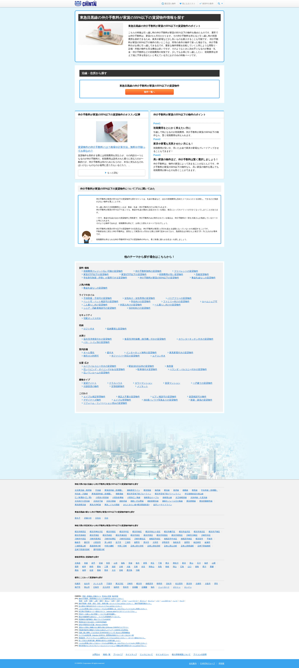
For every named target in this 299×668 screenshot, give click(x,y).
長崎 (99, 570)
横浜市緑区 (107, 535)
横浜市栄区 (135, 535)
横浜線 (167, 490)
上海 (95, 601)
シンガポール (166, 601)
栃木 (138, 563)
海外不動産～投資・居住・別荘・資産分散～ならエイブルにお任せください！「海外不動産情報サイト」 (115, 603)
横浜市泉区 (148, 535)
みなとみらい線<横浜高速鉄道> (136, 505)
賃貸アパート (90, 383)
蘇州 (101, 601)
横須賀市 (199, 539)
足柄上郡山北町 (170, 546)
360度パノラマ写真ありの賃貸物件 (161, 400)
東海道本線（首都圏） (113, 490)
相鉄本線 (123, 501)
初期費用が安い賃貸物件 (171, 274)
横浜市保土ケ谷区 (152, 532)
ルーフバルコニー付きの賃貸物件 (99, 366)
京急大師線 (111, 501)
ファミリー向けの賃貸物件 (176, 301)
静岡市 (159, 584)
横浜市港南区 (80, 535)
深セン (107, 601)
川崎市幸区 (206, 535)
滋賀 (114, 567)
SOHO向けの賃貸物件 (139, 308)
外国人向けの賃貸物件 (131, 304)
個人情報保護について (181, 654)
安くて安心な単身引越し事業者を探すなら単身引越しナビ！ (100, 640)
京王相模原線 (181, 497)
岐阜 (84, 567)
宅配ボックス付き (92, 318)
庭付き (110, 352)
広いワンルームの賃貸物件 (96, 372)
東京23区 (119, 584)
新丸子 (77, 518)
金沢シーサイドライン (162, 505)
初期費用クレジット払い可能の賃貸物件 (103, 271)
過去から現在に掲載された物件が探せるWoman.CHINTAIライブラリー (103, 627)
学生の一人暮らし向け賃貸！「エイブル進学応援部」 (97, 614)
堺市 (216, 584)
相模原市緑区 (154, 539)
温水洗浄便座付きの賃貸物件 (97, 339)
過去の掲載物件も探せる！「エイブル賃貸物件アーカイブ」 (100, 617)
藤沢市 (87, 542)
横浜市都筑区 (177, 535)
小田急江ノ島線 (133, 497)
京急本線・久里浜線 (198, 497)
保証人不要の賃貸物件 (129, 396)
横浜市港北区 (199, 532)
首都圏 (135, 587)
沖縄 (138, 570)
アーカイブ (118, 654)
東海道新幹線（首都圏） (102, 494)
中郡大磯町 (109, 546)
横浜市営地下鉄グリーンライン (168, 494)
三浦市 (128, 542)
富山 (191, 563)
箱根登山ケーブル (151, 497)
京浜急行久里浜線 (82, 501)
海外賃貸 (115, 596)
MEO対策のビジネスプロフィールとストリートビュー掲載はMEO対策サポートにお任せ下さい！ (113, 646)
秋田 (108, 563)
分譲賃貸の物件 (91, 386)
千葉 (160, 563)
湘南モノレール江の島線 (172, 501)
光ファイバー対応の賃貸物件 (125, 356)
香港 (80, 601)
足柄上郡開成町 (187, 546)
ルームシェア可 (209, 301)
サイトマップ (131, 654)
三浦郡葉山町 (80, 546)
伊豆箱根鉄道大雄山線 (194, 494)
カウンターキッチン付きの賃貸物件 (195, 339)
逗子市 (118, 542)
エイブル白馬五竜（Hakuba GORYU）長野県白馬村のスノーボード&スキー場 (106, 635)
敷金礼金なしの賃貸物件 (204, 277)
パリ (157, 601)
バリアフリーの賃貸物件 (180, 298)
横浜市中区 (124, 532)
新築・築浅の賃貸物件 (201, 400)
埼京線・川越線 (81, 494)
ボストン (176, 587)
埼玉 (152, 563)
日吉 (106, 518)
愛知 (99, 567)
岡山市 (87, 587)
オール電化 (88, 352)
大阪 (128, 567)
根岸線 (176, 490)
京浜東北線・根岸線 (83, 490)
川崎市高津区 (95, 539)
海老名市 (176, 542)
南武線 (157, 490)
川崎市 (130, 584)
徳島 (197, 567)
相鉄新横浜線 (153, 501)
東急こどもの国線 (111, 505)
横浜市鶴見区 (80, 532)
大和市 (155, 542)
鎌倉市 (77, 542)
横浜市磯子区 (169, 532)
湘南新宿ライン (133, 490)
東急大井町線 (95, 505)
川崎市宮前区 (125, 539)
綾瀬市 (207, 542)
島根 (167, 567)
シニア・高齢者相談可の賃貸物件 (99, 308)
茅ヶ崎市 (108, 542)
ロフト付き (88, 328)
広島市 (96, 587)
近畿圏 (144, 587)
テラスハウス (115, 383)
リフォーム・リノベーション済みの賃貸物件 (105, 403)
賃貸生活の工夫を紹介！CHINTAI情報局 (93, 622)
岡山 (175, 567)
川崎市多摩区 (110, 539)
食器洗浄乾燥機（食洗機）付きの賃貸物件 (145, 339)
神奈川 (175, 563)
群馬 (145, 563)
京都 (121, 567)
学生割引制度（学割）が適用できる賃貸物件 (105, 277)
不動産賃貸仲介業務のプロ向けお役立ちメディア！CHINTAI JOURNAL (103, 630)
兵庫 (136, 567)
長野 (76, 567)
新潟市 (189, 584)
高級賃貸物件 (202, 274)
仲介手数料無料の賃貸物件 (148, 271)
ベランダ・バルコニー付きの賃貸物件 (188, 369)
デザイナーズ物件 (92, 400)
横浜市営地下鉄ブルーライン (139, 494)
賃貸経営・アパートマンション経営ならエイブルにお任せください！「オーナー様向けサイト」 (112, 638)
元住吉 (98, 518)
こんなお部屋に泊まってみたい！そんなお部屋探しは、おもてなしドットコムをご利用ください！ (113, 609)
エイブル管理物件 (122, 400)
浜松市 (169, 584)
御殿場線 (119, 494)
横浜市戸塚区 (214, 532)
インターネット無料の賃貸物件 (141, 352)
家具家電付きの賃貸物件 (181, 352)
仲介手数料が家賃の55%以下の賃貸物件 (159, 277)
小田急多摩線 (117, 497)
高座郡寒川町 (95, 546)
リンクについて (146, 654)
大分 (114, 570)
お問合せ (96, 654)
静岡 (91, 567)
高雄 (90, 601)
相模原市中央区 (170, 539)
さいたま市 (98, 584)
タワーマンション (143, 383)
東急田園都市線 (205, 501)
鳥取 (160, 567)
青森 (86, 563)
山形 (115, 563)
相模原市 (149, 584)
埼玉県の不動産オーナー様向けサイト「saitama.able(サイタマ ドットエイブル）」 (108, 611)
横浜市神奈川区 (96, 532)
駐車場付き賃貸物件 (147, 369)
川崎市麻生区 (139, 539)
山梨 (214, 563)
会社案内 (193, 663)
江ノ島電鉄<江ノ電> (83, 497)
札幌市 (77, 584)
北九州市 (106, 587)
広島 (182, 567)
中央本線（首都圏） (209, 490)
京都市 (198, 584)
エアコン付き (158, 356)
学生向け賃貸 (106, 596)
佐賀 (91, 570)
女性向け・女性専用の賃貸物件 (139, 298)
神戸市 (77, 587)
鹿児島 (129, 570)
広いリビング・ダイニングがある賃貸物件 (104, 369)
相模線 (185, 490)
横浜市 (139, 584)
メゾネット (142, 386)
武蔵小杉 (88, 518)
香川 (204, 567)
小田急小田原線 (102, 497)
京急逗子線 (98, 501)
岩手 (93, 563)
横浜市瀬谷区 (121, 535)
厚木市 (146, 542)
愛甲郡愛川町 (99, 549)
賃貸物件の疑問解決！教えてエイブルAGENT (95, 619)
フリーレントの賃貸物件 (186, 271)
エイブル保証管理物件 (94, 396)
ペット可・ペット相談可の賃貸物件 (100, 301)
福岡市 (116, 587)
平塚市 (209, 539)
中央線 (98, 490)
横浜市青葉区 (162, 535)
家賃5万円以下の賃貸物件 (134, 274)
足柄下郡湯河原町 (82, 549)
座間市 (187, 542)
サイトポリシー (162, 654)
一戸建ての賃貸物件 (202, 383)
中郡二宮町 (122, 546)
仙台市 (87, 584)
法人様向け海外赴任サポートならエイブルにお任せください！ (100, 606)
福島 (123, 563)
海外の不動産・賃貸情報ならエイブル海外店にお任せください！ (101, 598)
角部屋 (170, 366)
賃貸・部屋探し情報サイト (91, 596)
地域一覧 (106, 654)
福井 (206, 563)
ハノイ (175, 601)
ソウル (124, 601)
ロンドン (188, 587)
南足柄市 (197, 542)
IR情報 (221, 663)
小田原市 (97, 542)
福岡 (84, 570)
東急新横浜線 (80, 505)
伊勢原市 (165, 542)
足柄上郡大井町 (137, 546)
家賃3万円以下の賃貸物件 (96, 274)
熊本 (106, 570)
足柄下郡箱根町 (204, 546)
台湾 (85, 601)
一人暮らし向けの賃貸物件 (167, 304)
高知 (76, 570)
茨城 (130, 563)
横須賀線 (147, 490)
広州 (112, 601)
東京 (167, 563)
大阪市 (208, 584)
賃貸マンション (172, 383)
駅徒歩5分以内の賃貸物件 (141, 366)
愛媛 (212, 567)
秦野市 (137, 542)
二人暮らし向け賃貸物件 (95, 304)
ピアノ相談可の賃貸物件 (164, 396)
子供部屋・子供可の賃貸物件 (97, 298)
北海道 (77, 563)
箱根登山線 (167, 497)
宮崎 (121, 570)
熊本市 (126, 587)
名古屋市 (179, 584)
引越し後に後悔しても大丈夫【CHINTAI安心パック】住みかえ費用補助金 (104, 632)
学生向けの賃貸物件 (141, 301)
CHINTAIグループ (207, 663)
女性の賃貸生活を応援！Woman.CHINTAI (93, 624)
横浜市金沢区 (184, 532)
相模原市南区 (186, 539)
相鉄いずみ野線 (137, 501)
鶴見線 (194, 490)
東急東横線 (191, 501)
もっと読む (112, 172)
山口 (189, 567)
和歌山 (151, 567)
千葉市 (109, 584)
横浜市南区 (137, 532)
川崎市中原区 (80, 539)
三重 (106, 567)
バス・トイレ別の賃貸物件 (96, 342)
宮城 (101, 563)
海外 (152, 587)
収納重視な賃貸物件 (117, 328)
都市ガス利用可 (91, 356)
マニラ (181, 601)
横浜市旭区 (94, 535)
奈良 (143, 567)
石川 (199, 563)
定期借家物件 (117, 386)
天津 (118, 601)
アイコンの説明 (199, 654)
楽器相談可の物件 (197, 396)
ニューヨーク (163, 587)
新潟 (184, 563)
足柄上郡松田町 (153, 546)
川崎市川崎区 (191, 535)
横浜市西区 (111, 532)
